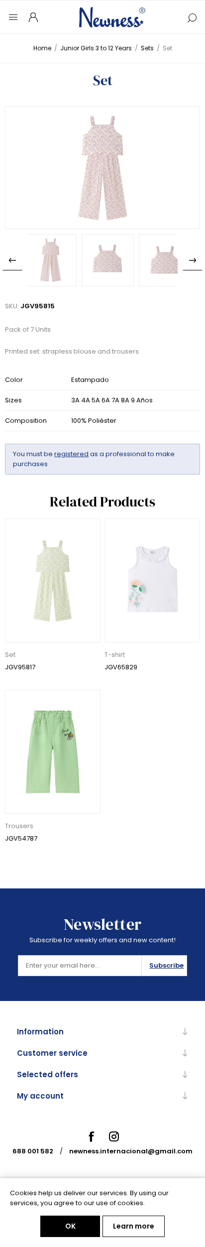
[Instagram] (114, 1136)
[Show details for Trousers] (52, 751)
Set (10, 654)
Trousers (19, 826)
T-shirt (114, 654)
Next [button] (193, 260)
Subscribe (166, 965)
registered (71, 454)
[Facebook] (91, 1136)
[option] (50, 260)
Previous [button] (12, 260)
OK (70, 1226)
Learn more (133, 1226)
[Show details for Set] (52, 580)
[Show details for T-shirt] (152, 580)
